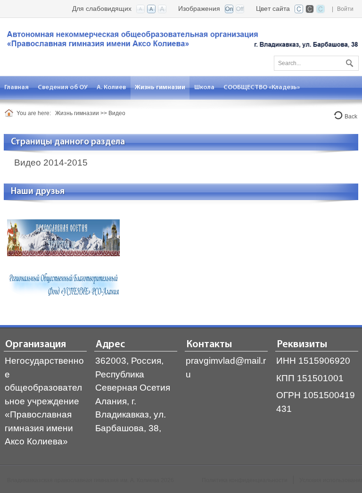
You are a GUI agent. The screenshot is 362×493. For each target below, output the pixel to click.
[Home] (10, 113)
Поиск (348, 61)
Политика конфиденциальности (245, 480)
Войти (345, 9)
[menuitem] (16, 87)
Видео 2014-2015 (51, 162)
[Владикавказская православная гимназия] (181, 41)
